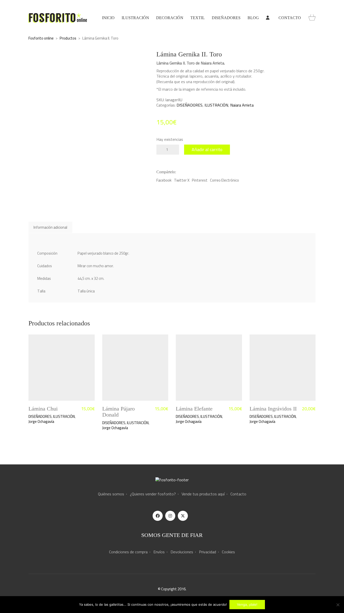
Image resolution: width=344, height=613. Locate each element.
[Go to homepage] (57, 18)
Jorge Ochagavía (41, 421)
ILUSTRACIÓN (216, 105)
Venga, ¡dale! (247, 604)
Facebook (163, 180)
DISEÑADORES (189, 105)
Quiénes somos (111, 494)
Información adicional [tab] (50, 227)
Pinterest (200, 180)
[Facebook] (158, 516)
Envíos (159, 552)
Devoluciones (181, 552)
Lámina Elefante (194, 409)
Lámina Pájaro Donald (118, 412)
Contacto (238, 494)
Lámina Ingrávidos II (273, 409)
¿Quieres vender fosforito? (153, 494)
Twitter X (181, 180)
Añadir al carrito (207, 149)
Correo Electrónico (224, 180)
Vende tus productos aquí (203, 494)
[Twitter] (183, 516)
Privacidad (207, 552)
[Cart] (312, 18)
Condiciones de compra (128, 552)
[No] (337, 604)
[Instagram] (170, 516)
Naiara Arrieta (242, 105)
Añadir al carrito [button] (41, 416)
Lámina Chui (43, 409)
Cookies (228, 552)
